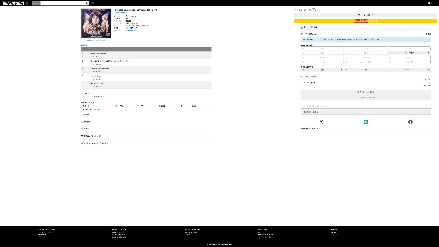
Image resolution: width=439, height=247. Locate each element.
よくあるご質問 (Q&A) (191, 232)
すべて (35, 3)
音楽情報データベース (117, 232)
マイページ (41, 237)
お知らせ (187, 234)
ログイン (434, 3)
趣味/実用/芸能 (131, 30)
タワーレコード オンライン (46, 232)
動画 (322, 70)
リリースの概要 (409, 53)
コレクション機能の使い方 (119, 237)
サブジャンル (409, 70)
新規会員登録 (42, 234)
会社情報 (333, 232)
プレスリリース (335, 234)
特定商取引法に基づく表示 (265, 234)
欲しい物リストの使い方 (118, 234)
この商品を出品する (310, 112)
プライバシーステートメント (266, 237)
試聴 (365, 70)
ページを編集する (367, 15)
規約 (259, 232)
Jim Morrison (120, 12)
